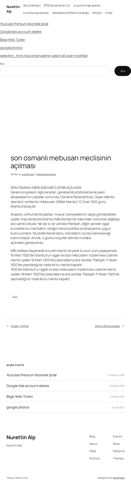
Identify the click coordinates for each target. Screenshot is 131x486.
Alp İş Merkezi (32, 5)
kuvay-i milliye (20, 326)
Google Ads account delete (20, 31)
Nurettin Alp (20, 437)
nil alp (108, 13)
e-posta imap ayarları (87, 5)
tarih (15, 297)
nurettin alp (28, 174)
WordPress (119, 477)
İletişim (97, 13)
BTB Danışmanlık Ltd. (57, 5)
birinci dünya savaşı (107, 326)
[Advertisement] (65, 112)
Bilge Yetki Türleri (12, 39)
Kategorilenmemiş (46, 174)
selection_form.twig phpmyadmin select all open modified (44, 55)
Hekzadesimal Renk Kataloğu (70, 13)
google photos (11, 47)
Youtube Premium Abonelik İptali (24, 23)
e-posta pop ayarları (36, 13)
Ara (2, 64)
